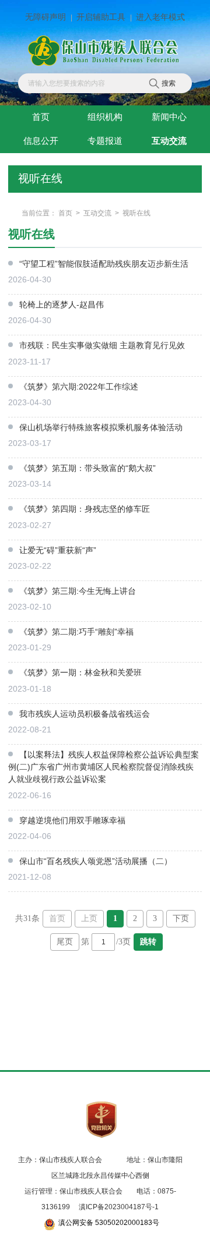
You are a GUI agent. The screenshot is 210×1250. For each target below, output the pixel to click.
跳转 (148, 941)
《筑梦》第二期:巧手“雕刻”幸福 (76, 631)
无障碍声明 (45, 17)
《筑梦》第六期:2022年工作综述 (78, 386)
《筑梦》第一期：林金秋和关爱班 (80, 672)
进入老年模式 (160, 17)
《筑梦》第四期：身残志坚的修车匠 (84, 509)
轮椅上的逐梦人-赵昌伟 (61, 304)
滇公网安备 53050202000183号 (108, 1223)
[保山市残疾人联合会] (104, 51)
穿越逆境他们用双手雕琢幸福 (72, 820)
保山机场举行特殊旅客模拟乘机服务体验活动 (101, 427)
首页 (65, 213)
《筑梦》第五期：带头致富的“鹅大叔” (87, 468)
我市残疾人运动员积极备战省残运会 (84, 713)
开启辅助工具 (100, 17)
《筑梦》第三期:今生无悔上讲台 (77, 591)
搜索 (169, 83)
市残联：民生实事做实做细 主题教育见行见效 (102, 345)
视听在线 (136, 213)
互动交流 (97, 213)
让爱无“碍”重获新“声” (57, 550)
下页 (181, 918)
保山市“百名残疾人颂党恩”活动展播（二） (95, 861)
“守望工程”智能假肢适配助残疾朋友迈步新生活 (103, 263)
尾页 (65, 941)
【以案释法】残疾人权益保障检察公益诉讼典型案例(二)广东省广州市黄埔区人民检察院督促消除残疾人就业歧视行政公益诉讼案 (103, 767)
